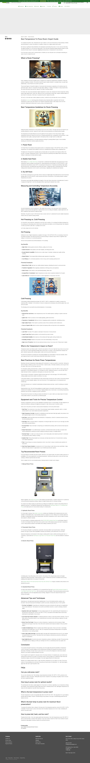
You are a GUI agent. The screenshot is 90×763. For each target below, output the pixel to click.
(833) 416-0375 (68, 1)
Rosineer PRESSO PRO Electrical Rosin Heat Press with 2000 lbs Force (37, 581)
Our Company (67, 6)
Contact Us (7, 738)
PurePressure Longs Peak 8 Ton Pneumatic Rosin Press (44, 535)
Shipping (37, 740)
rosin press (29, 100)
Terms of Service (8, 742)
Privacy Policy (8, 740)
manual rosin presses (35, 499)
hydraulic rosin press (38, 513)
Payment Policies (8, 743)
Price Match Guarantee (40, 743)
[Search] (59, 2)
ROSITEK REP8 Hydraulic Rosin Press (50, 520)
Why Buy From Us (39, 738)
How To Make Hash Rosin (32, 161)
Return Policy (38, 742)
